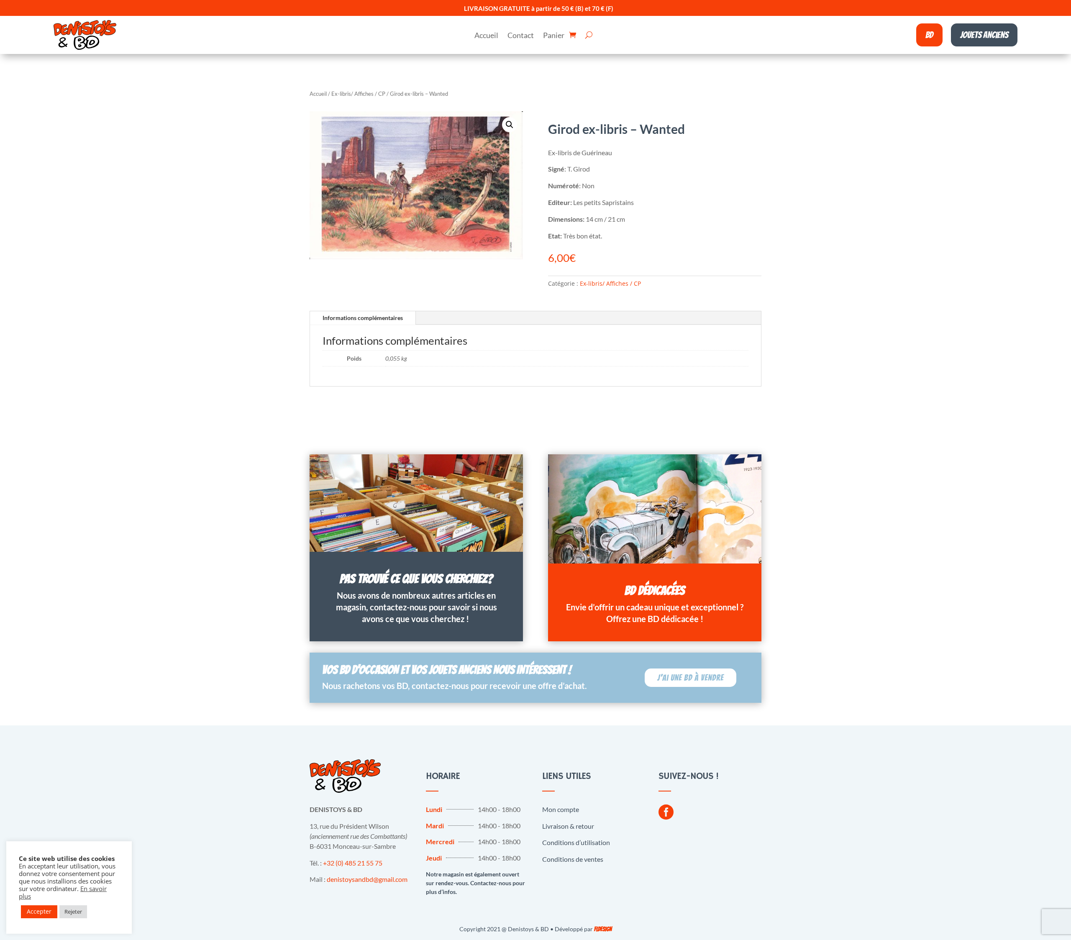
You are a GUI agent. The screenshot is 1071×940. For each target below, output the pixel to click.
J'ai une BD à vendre (690, 677)
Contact (520, 36)
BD (929, 35)
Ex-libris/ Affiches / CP (358, 93)
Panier (553, 36)
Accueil (486, 36)
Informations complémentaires (363, 317)
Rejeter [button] (73, 911)
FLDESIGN (603, 929)
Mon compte (560, 809)
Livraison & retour (568, 826)
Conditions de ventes (572, 859)
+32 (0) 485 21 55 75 (352, 863)
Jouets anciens (984, 35)
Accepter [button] (39, 911)
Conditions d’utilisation (576, 842)
